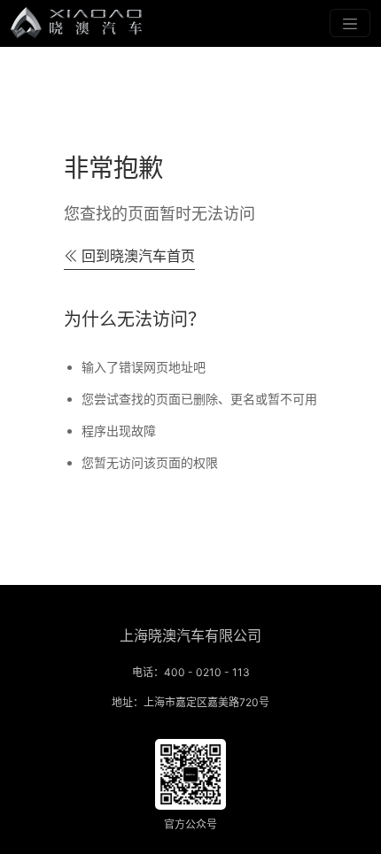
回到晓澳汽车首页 (138, 256)
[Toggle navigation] (350, 23)
